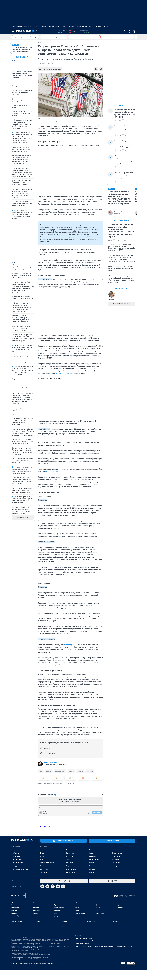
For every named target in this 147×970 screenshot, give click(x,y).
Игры (106, 27)
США (41, 771)
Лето (68, 859)
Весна (42, 856)
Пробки (74, 31)
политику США (70, 645)
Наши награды (17, 859)
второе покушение (63, 373)
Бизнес (42, 853)
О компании (16, 856)
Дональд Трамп (60, 771)
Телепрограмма (54, 27)
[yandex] (63, 886)
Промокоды (98, 27)
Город (42, 859)
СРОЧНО (15, 44)
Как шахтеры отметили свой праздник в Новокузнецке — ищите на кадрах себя (22, 49)
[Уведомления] (129, 31)
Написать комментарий (52, 69)
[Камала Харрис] (41, 748)
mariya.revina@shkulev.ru (18, 959)
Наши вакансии (17, 863)
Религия (92, 869)
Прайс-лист (16, 853)
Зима (68, 850)
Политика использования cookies (84, 941)
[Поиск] (124, 31)
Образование (71, 872)
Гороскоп (72, 27)
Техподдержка (17, 866)
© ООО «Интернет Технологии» (43, 963)
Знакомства (29, 27)
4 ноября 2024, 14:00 (44, 63)
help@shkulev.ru (24, 950)
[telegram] (42, 886)
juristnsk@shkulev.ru (57, 949)
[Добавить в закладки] (96, 69)
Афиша (64, 27)
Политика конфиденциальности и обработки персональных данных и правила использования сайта (104, 946)
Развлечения (94, 866)
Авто (42, 850)
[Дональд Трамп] (41, 753)
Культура (69, 856)
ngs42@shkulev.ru (34, 947)
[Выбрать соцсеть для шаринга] (102, 69)
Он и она (92, 850)
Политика (90, 771)
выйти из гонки (51, 471)
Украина (80, 771)
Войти (45, 813)
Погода (38, 27)
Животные (44, 869)
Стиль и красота (118, 853)
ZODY (90, 27)
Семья (91, 872)
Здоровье (43, 872)
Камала (71, 771)
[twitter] (58, 886)
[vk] (48, 886)
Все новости (22, 57)
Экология (115, 859)
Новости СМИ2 (44, 826)
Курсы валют (82, 27)
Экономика (116, 863)
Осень (91, 853)
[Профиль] (134, 31)
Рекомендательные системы (83, 943)
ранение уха (49, 368)
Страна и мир (116, 856)
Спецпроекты (117, 866)
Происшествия (94, 859)
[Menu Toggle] (12, 31)
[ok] (53, 886)
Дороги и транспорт (47, 863)
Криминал (70, 853)
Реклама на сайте (18, 850)
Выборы (48, 771)
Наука (68, 866)
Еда (41, 866)
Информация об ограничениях (83, 938)
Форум (44, 27)
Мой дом (69, 863)
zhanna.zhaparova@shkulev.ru (20, 956)
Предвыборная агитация (20, 869)
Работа (91, 863)
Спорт (114, 850)
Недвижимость (17, 27)
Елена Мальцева (51, 762)
